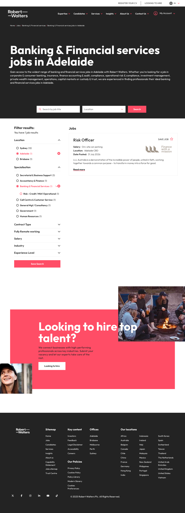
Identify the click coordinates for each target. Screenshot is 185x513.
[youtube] (48, 495)
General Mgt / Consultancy (35, 205)
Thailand (162, 453)
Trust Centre (51, 473)
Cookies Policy (74, 472)
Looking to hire (153, 3)
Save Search (37, 263)
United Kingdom (165, 469)
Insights (110, 13)
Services (95, 13)
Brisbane (26, 159)
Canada (124, 449)
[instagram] (30, 495)
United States (164, 473)
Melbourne (95, 444)
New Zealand (145, 462)
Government (28, 210)
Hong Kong (126, 470)
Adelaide (26, 153)
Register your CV (127, 3)
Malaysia (143, 453)
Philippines (144, 466)
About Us (124, 13)
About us (49, 457)
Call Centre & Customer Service (38, 199)
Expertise (62, 13)
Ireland (142, 440)
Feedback (72, 440)
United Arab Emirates (163, 463)
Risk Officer (83, 139)
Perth (92, 449)
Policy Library (74, 477)
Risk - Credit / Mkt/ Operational (41, 193)
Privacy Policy (74, 468)
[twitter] (12, 495)
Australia (125, 440)
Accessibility (73, 449)
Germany (125, 466)
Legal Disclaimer (75, 444)
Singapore (144, 475)
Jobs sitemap (51, 469)
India (123, 475)
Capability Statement (50, 463)
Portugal (143, 470)
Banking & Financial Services (36, 186)
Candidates (79, 13)
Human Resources (31, 216)
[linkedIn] (39, 495)
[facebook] (21, 495)
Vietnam (162, 477)
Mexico (142, 457)
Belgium (124, 444)
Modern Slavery (75, 481)
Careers (71, 453)
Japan (142, 449)
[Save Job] (171, 139)
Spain (160, 440)
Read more (79, 169)
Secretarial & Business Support (37, 175)
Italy (141, 444)
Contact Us (140, 13)
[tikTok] (56, 495)
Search (137, 109)
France (124, 462)
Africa (123, 436)
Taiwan (161, 449)
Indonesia (143, 436)
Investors (72, 436)
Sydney (26, 148)
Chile (123, 453)
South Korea (163, 436)
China (123, 457)
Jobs (48, 440)
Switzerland (163, 444)
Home (48, 436)
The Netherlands (165, 457)
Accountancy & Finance (33, 180)
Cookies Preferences (73, 487)
